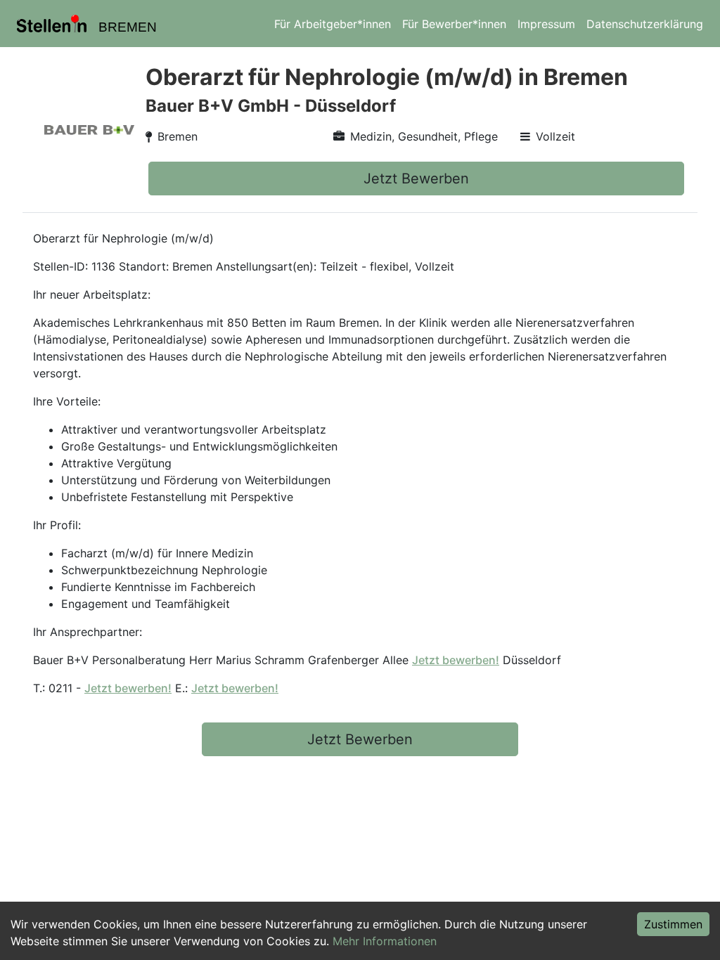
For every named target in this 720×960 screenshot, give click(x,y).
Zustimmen (673, 924)
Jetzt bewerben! (455, 660)
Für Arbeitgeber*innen (332, 24)
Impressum (546, 24)
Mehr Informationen (385, 941)
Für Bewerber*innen (454, 24)
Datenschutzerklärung (644, 24)
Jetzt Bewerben (416, 178)
